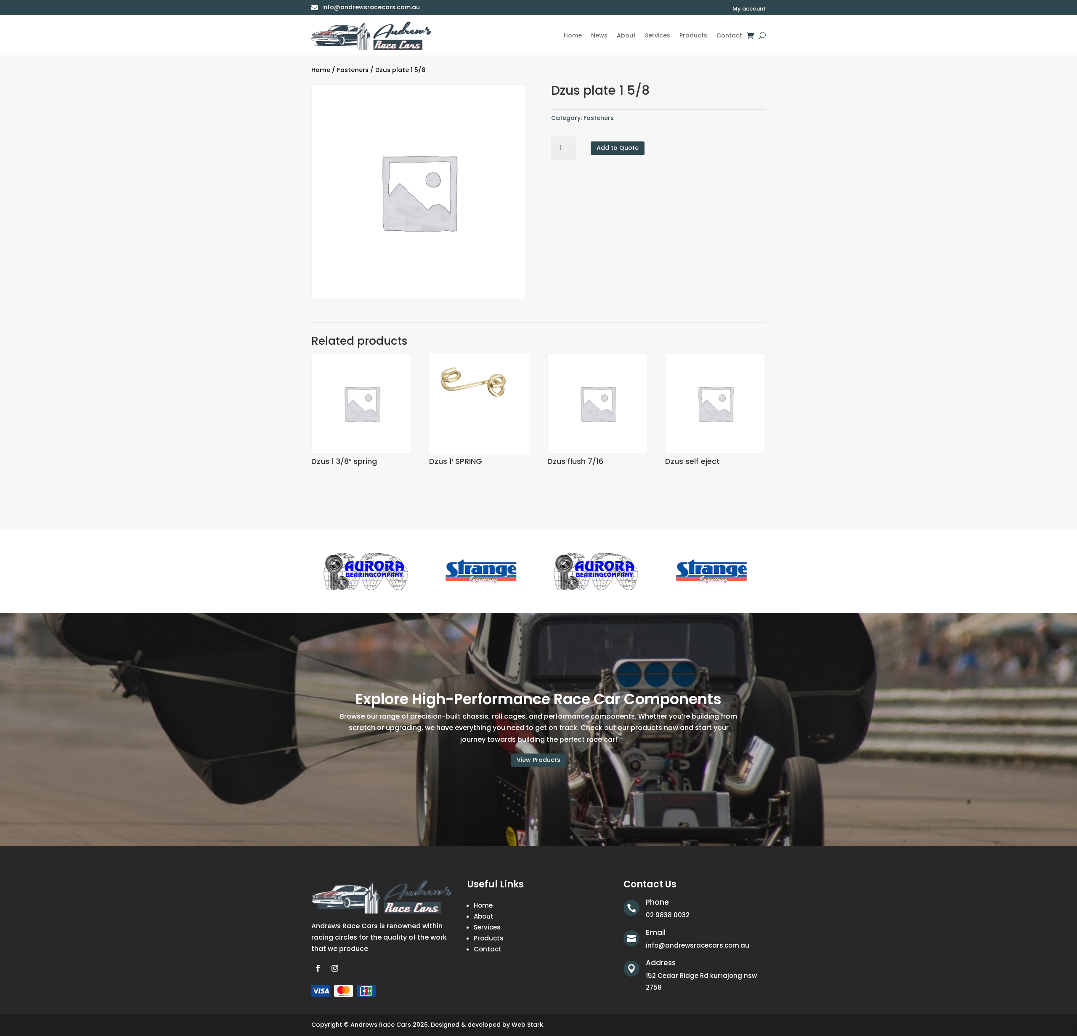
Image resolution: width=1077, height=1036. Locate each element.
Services (657, 35)
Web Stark (527, 1024)
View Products (538, 760)
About (626, 35)
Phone (657, 902)
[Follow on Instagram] (335, 968)
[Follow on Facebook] (318, 968)
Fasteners (353, 70)
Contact (729, 35)
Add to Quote (618, 148)
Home (573, 35)
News (599, 35)
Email (656, 932)
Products (693, 35)
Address (661, 963)
